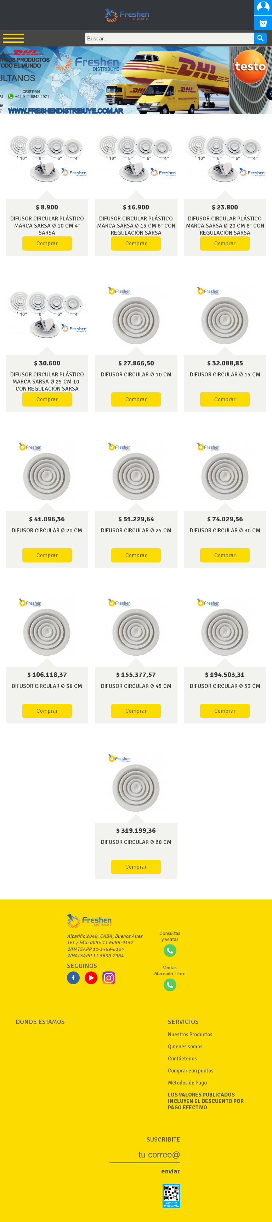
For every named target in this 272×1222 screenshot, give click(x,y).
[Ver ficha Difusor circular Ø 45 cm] (136, 627)
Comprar (47, 243)
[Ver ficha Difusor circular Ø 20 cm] (47, 471)
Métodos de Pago (187, 1083)
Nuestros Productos (190, 1034)
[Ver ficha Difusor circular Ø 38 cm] (47, 627)
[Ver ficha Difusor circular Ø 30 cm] (225, 471)
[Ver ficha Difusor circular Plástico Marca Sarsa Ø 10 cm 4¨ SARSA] (47, 159)
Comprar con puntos (191, 1070)
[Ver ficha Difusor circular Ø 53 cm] (225, 627)
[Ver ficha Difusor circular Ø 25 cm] (136, 471)
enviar (170, 1171)
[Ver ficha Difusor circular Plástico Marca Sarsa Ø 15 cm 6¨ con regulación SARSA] (136, 159)
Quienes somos (185, 1046)
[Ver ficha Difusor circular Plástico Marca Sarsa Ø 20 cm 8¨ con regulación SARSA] (225, 159)
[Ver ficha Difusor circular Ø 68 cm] (136, 783)
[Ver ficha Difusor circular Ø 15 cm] (225, 315)
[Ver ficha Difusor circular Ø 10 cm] (136, 315)
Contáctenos (182, 1058)
